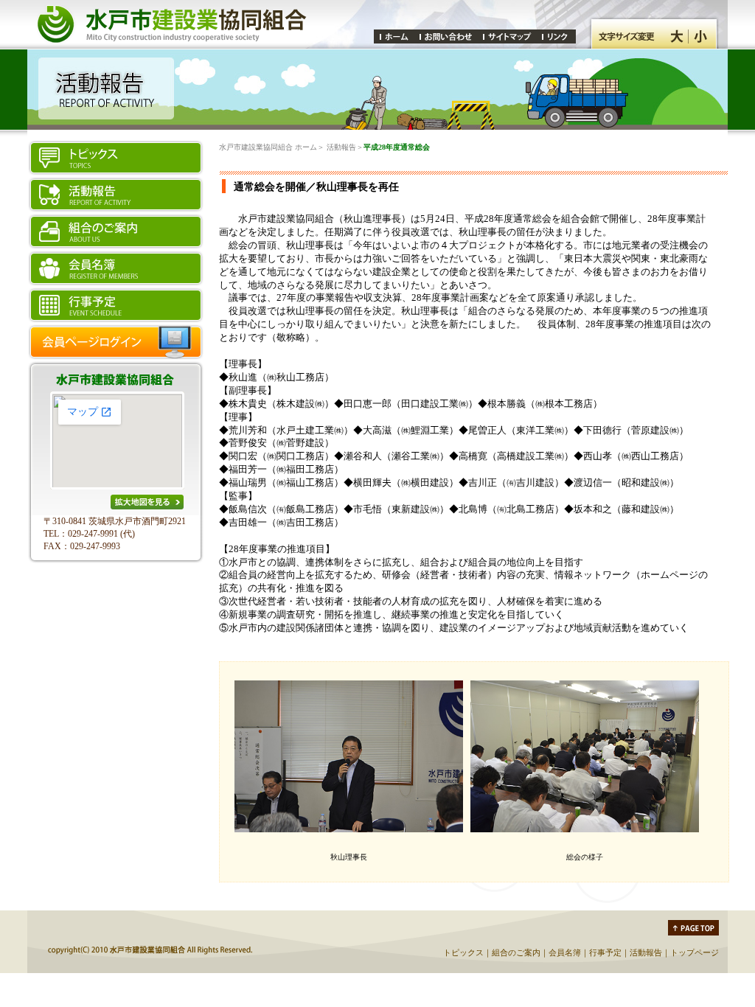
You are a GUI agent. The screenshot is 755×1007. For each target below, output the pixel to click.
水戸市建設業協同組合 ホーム (268, 147)
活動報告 (341, 147)
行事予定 (605, 952)
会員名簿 (565, 952)
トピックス (463, 952)
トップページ (694, 952)
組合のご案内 (516, 952)
